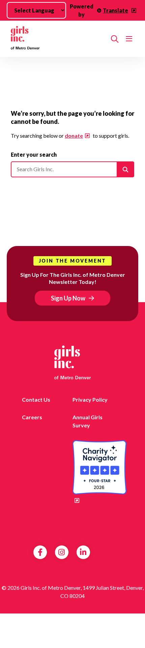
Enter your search (34, 154)
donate (74, 135)
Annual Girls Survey (87, 421)
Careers (32, 417)
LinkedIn (83, 552)
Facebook (40, 552)
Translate (115, 10)
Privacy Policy (90, 399)
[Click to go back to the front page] (58, 38)
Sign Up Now (68, 298)
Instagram (61, 552)
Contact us (36, 399)
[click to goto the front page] (72, 362)
